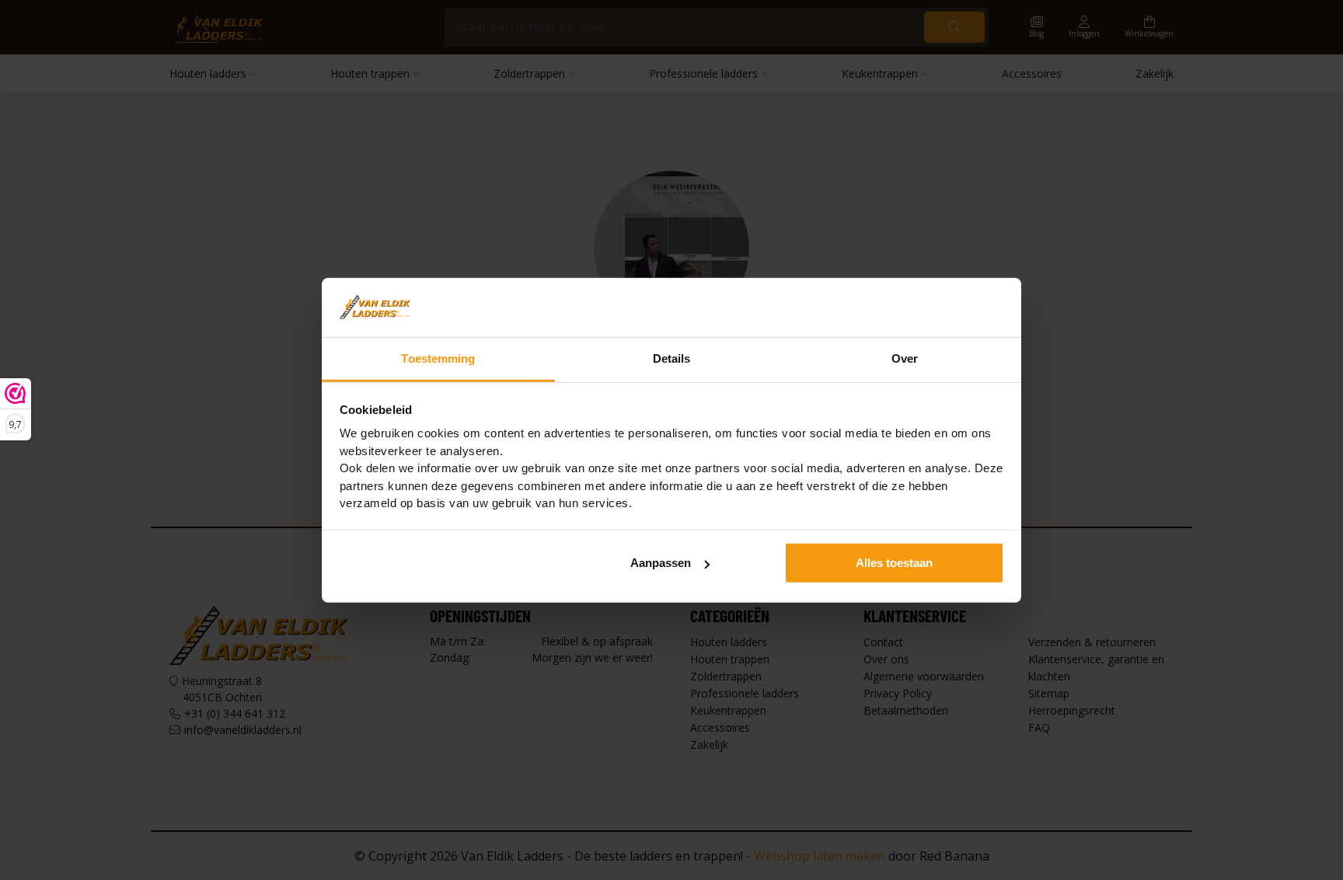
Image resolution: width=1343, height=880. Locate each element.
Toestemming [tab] (438, 358)
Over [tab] (904, 358)
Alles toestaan (894, 562)
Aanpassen (660, 562)
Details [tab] (672, 358)
